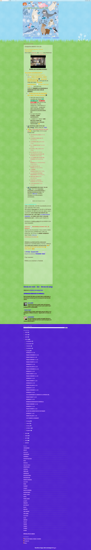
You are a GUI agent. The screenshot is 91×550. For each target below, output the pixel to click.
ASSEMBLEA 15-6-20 (30, 364)
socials (24, 517)
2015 (26, 443)
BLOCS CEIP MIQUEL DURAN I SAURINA (32, 539)
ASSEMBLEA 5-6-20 (30, 387)
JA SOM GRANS (31, 317)
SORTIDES (25, 520)
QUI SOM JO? (26, 505)
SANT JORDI (25, 513)
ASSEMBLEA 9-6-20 (30, 378)
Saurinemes (25, 515)
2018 (26, 435)
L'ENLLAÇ (34, 235)
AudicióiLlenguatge (27, 458)
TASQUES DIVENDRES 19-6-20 (32, 355)
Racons (24, 507)
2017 (26, 438)
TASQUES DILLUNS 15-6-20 (32, 366)
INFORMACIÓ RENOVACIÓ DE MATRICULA (34, 293)
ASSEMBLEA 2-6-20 (30, 406)
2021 (26, 337)
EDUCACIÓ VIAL (26, 477)
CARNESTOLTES (26, 467)
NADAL (25, 496)
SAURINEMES (28, 37)
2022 (26, 334)
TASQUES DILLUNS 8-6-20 (31, 385)
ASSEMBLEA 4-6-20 (30, 392)
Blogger (54, 548)
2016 (26, 440)
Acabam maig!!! (27, 310)
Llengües (25, 488)
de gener (28, 430)
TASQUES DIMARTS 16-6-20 (32, 362)
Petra (25, 543)
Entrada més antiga (47, 287)
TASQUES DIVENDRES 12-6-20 (32, 369)
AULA (24, 460)
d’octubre (28, 346)
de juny (28, 350)
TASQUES (43, 254)
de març (28, 426)
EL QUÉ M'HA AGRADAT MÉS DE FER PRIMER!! (35, 411)
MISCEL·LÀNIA (26, 494)
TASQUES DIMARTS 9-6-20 (31, 380)
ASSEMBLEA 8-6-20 (30, 383)
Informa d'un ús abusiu (29, 534)
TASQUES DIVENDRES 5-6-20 (32, 390)
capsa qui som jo (26, 465)
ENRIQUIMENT (56, 37)
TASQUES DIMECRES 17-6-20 (32, 359)
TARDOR (25, 524)
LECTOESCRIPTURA (37, 37)
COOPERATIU (26, 473)
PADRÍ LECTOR (26, 498)
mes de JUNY (30, 303)
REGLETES (25, 509)
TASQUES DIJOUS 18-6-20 (31, 357)
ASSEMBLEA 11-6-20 (30, 371)
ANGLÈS (25, 450)
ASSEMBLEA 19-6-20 (30, 352)
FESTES (24, 484)
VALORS (25, 530)
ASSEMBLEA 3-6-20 (30, 399)
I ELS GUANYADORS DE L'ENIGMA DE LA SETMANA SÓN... (38, 394)
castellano (25, 469)
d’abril (28, 423)
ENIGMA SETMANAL (27, 479)
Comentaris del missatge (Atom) (36, 290)
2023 (26, 332)
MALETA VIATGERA (27, 490)
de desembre (29, 341)
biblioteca (25, 463)
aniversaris (25, 452)
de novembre (29, 343)
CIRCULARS (25, 471)
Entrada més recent (29, 287)
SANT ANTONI (26, 511)
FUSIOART (25, 486)
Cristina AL (26, 541)
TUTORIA (25, 528)
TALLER (25, 522)
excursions (25, 482)
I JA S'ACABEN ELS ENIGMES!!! (32, 418)
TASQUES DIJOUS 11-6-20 (31, 373)
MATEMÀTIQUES (47, 37)
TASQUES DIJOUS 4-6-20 (31, 397)
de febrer (28, 428)
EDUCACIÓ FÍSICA (27, 475)
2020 (26, 339)
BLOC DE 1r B (32, 4)
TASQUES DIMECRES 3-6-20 (32, 404)
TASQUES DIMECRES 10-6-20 (32, 376)
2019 (26, 433)
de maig (28, 421)
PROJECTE (25, 503)
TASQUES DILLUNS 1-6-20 (31, 415)
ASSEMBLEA (25, 456)
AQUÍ (45, 127)
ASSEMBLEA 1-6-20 (30, 413)
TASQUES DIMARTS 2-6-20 (31, 408)
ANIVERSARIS (26, 454)
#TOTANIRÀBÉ (38, 254)
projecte (25, 501)
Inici (38, 287)
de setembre (29, 348)
